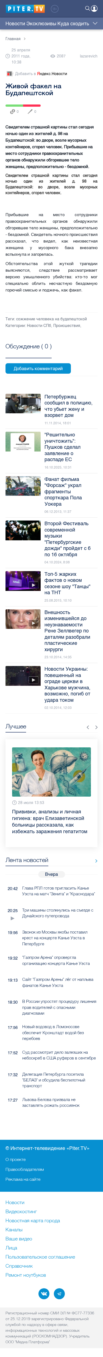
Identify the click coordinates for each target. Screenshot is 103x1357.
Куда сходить (73, 24)
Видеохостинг (21, 1212)
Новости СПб (39, 325)
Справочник (19, 1266)
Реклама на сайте (22, 1179)
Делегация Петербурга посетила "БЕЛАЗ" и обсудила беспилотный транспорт (53, 1080)
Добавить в (41, 73)
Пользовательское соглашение (40, 1257)
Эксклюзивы (41, 24)
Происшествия (66, 325)
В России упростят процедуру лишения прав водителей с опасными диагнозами (59, 1007)
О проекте (15, 1159)
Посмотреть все (28, 352)
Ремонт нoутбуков (25, 1275)
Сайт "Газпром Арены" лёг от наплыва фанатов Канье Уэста (57, 982)
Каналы (14, 1230)
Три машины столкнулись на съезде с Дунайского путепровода (57, 912)
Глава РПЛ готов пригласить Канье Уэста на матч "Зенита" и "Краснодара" (58, 890)
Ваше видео (18, 1239)
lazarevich (89, 56)
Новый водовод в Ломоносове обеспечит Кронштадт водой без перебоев (53, 1032)
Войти (94, 8)
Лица (11, 1248)
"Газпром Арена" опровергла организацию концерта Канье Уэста (56, 960)
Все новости (94, 861)
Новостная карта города (32, 1221)
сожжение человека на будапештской (51, 319)
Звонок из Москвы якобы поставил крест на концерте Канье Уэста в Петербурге (54, 937)
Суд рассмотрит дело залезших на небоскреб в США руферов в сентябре (59, 1055)
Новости (15, 24)
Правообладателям (24, 1169)
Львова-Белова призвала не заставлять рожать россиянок (50, 1102)
